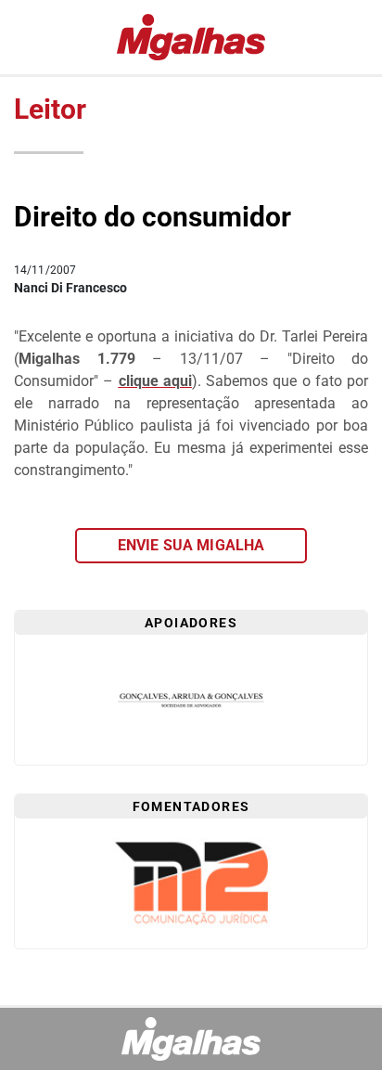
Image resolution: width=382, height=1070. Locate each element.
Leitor (50, 109)
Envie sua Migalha (191, 545)
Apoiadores (191, 622)
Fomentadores (191, 806)
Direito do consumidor (152, 216)
